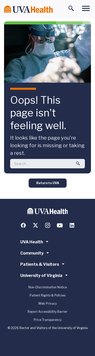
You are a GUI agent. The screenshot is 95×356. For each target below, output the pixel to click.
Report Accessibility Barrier (47, 312)
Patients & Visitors (39, 264)
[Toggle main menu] (86, 8)
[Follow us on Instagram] (48, 225)
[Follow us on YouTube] (60, 225)
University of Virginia (41, 275)
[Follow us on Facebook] (23, 225)
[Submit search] (78, 163)
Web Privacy (47, 303)
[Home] (28, 9)
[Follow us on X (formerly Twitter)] (35, 225)
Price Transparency (48, 320)
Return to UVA (47, 183)
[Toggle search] (71, 8)
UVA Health (31, 242)
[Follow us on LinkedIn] (72, 225)
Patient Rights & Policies (47, 295)
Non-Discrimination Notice (47, 287)
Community (32, 253)
